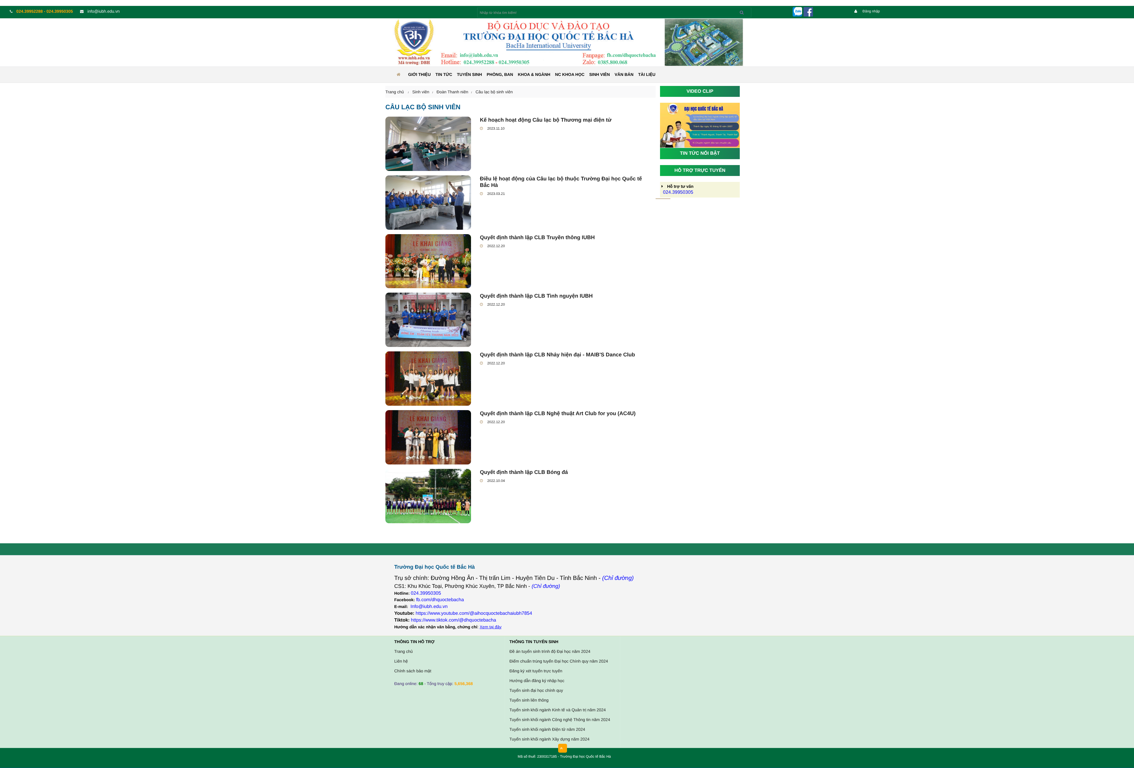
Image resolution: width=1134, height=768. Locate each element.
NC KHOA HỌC (569, 74)
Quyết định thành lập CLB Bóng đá (524, 472)
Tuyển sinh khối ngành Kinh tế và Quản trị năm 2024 (557, 709)
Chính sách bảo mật (412, 670)
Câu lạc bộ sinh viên (494, 91)
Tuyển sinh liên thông (529, 700)
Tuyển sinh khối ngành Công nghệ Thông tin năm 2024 (559, 719)
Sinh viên (599, 74)
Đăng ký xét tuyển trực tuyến (535, 670)
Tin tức (444, 74)
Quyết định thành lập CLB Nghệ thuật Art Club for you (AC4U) (558, 413)
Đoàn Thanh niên (452, 91)
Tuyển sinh (469, 74)
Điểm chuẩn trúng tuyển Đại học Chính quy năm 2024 (558, 661)
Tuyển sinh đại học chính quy (536, 690)
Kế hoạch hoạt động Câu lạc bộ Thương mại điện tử (546, 120)
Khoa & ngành (534, 74)
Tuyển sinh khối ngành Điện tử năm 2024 (547, 729)
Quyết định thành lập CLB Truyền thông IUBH (537, 237)
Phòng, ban (500, 74)
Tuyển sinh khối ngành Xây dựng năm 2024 (549, 739)
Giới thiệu (419, 74)
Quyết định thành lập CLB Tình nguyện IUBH (536, 296)
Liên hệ (401, 661)
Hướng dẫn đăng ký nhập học (536, 680)
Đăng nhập (870, 11)
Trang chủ (403, 651)
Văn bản (624, 74)
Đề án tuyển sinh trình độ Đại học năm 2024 (549, 651)
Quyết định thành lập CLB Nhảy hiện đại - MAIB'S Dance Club (557, 355)
